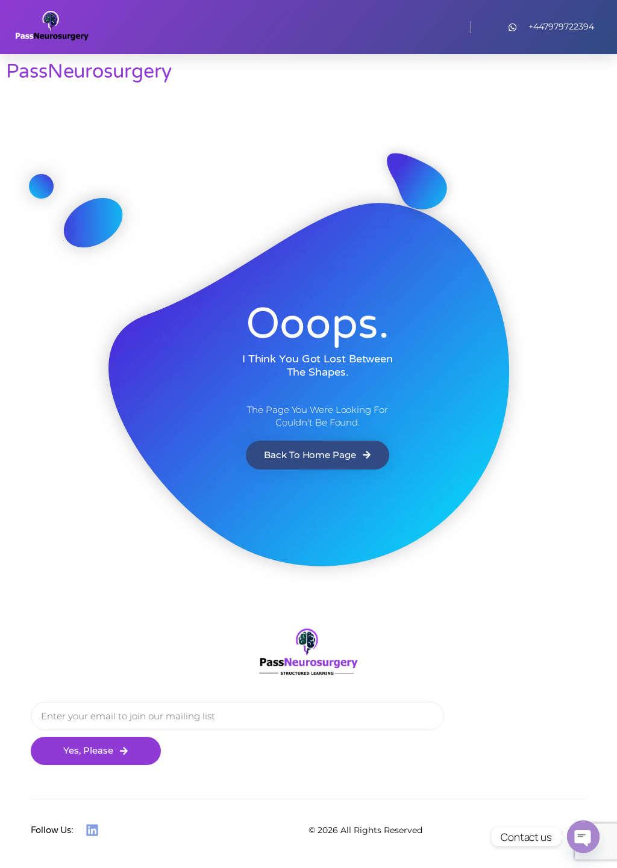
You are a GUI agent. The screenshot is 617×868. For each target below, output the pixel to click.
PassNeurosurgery (88, 71)
